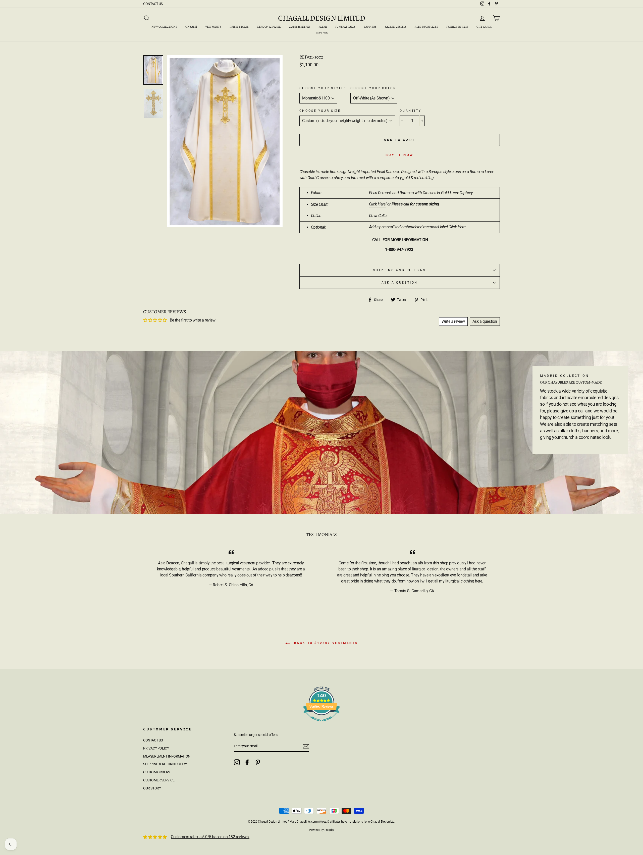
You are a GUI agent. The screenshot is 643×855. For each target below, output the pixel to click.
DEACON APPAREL (269, 27)
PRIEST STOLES (239, 27)
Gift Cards (484, 27)
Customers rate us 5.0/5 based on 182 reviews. (210, 836)
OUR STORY (152, 788)
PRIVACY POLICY (156, 748)
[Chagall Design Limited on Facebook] (247, 762)
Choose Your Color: (374, 88)
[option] (225, 141)
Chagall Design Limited (321, 18)
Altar (323, 27)
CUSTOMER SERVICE (159, 780)
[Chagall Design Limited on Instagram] (237, 762)
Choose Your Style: (322, 88)
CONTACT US (153, 4)
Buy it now (399, 155)
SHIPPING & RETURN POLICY (165, 764)
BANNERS (370, 27)
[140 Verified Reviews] (321, 724)
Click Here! (378, 204)
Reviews (322, 33)
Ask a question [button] (484, 321)
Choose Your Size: (320, 111)
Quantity (410, 111)
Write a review (453, 321)
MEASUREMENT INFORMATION (166, 756)
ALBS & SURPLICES (426, 27)
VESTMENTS (213, 27)
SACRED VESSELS (395, 27)
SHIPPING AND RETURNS (399, 270)
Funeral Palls (345, 27)
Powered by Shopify (321, 830)
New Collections (164, 27)
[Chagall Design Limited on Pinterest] (258, 762)
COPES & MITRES (299, 27)
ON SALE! (191, 27)
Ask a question (400, 282)
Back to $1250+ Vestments (325, 643)
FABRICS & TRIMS (457, 27)
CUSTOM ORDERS (156, 772)
